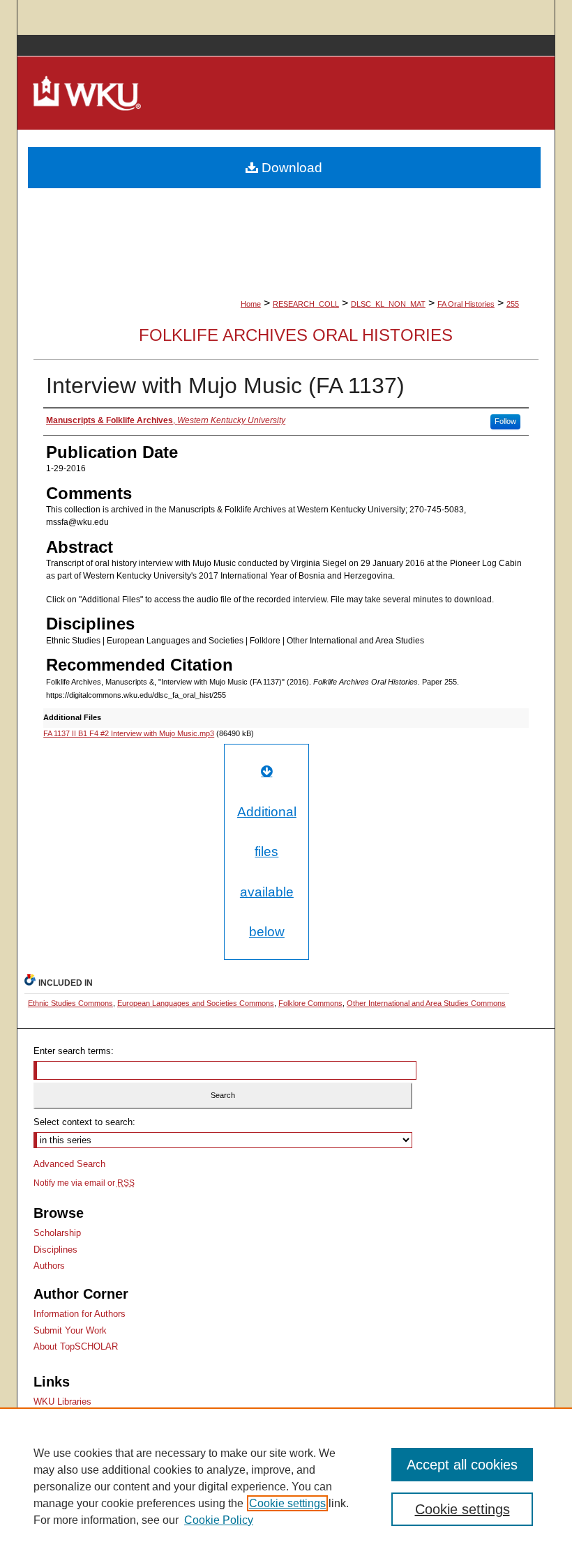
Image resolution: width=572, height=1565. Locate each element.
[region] (286, 1486)
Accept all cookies (462, 1464)
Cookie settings (287, 1503)
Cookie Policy (218, 1520)
